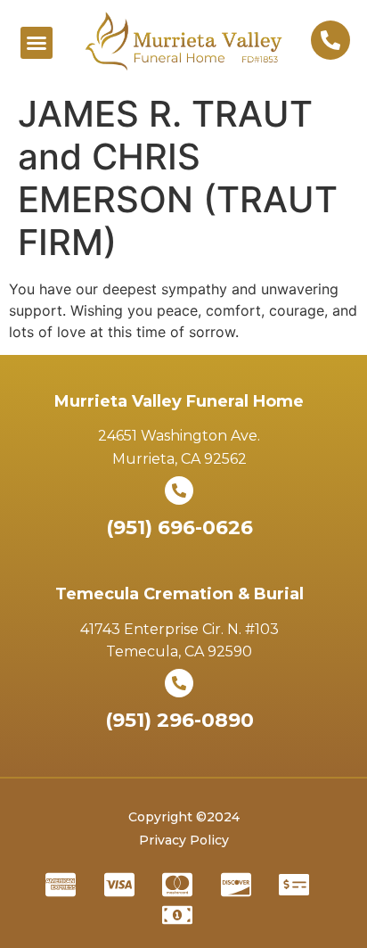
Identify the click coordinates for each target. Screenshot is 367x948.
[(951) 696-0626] (179, 490)
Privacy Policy (184, 840)
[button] (36, 43)
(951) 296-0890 (179, 720)
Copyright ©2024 (184, 817)
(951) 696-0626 (179, 527)
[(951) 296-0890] (179, 683)
